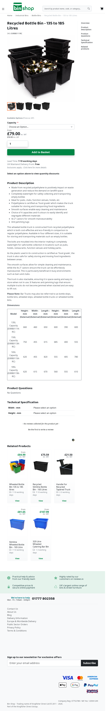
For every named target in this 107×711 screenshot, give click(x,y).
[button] (20, 106)
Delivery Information (17, 618)
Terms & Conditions (17, 630)
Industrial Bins (22, 15)
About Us (11, 611)
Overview (85, 23)
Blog (9, 615)
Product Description (86, 28)
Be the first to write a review (41, 429)
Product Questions (85, 34)
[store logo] (23, 7)
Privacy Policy (13, 627)
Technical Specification (87, 41)
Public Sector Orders (17, 624)
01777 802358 (43, 599)
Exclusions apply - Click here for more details (26, 167)
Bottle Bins (36, 15)
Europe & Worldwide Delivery (21, 621)
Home (9, 15)
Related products (85, 47)
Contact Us (12, 608)
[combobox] (67, 8)
